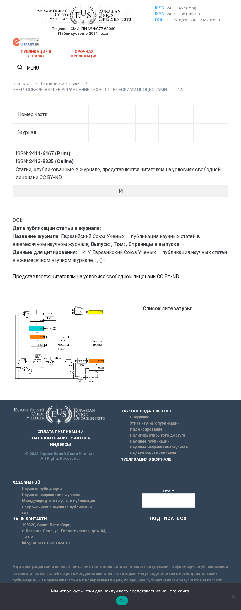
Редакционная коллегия (153, 453)
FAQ (25, 513)
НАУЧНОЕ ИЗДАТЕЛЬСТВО (145, 411)
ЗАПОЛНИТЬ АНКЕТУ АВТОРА (60, 438)
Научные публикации (149, 441)
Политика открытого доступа (157, 435)
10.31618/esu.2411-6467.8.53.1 (193, 20)
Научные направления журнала (159, 447)
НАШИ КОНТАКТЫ (30, 519)
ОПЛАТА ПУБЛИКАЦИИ (60, 431)
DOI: (159, 19)
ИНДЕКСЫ (60, 444)
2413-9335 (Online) (183, 14)
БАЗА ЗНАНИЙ (26, 483)
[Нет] (233, 596)
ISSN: (160, 7)
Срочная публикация (84, 54)
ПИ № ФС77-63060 (98, 28)
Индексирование (146, 429)
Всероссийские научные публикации (57, 507)
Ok (122, 600)
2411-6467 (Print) (181, 8)
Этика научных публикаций (154, 423)
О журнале (140, 417)
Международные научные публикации (58, 501)
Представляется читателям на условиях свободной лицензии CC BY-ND (96, 276)
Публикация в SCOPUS (36, 54)
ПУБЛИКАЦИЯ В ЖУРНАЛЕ (145, 459)
